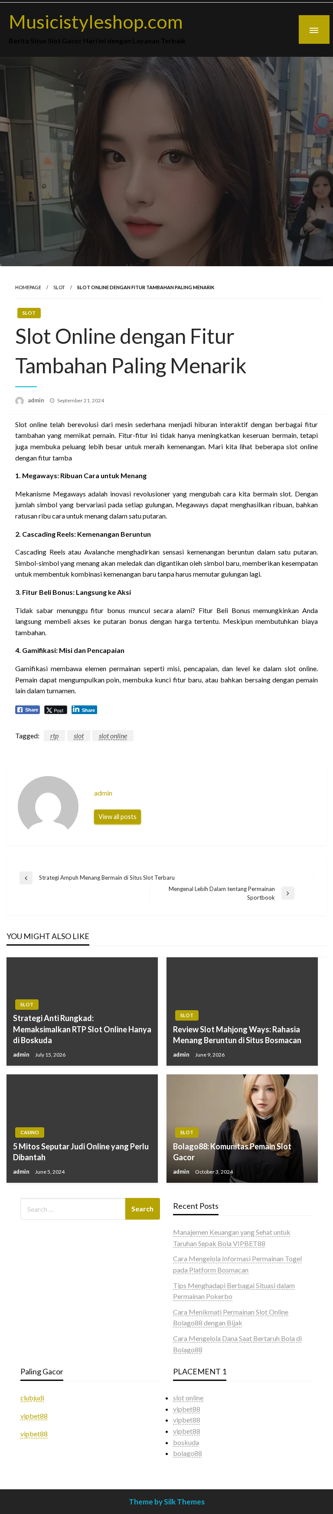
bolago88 (187, 1453)
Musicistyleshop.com (96, 21)
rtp (54, 735)
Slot (59, 287)
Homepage (28, 287)
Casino (29, 1132)
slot (79, 735)
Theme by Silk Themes (167, 1501)
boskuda (186, 1442)
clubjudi (32, 1397)
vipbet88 (34, 1416)
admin (37, 400)
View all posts (117, 816)
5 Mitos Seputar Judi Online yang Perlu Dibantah (81, 1152)
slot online (113, 735)
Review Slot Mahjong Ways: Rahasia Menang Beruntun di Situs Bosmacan (237, 1035)
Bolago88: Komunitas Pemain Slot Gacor (232, 1152)
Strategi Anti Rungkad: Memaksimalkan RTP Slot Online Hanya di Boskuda (82, 1028)
